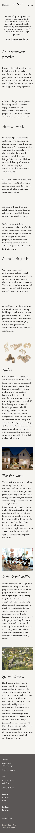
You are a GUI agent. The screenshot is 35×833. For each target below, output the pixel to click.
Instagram (5, 810)
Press (4, 800)
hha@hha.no (7, 818)
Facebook (5, 807)
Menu (30, 5)
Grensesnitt (11, 827)
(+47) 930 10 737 (8, 787)
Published (5, 797)
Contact (5, 5)
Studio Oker (12, 825)
